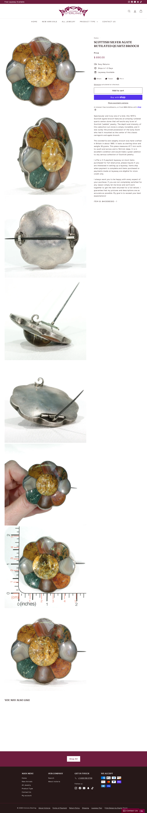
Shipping (97, 84)
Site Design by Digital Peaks (116, 808)
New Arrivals (49, 22)
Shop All (73, 759)
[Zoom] (45, 71)
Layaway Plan (96, 808)
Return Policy (74, 808)
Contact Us (109, 22)
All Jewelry (68, 22)
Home (34, 22)
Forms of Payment (60, 808)
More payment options (118, 103)
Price (96, 53)
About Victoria (44, 808)
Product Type (88, 22)
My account (27, 796)
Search (51, 778)
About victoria (54, 782)
